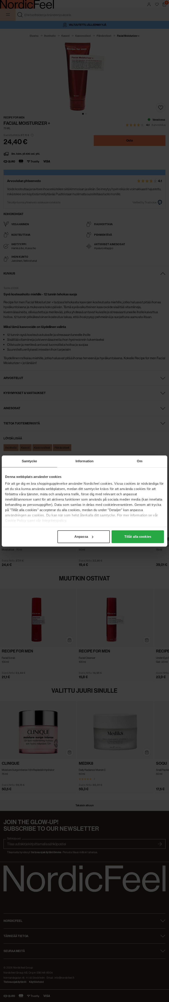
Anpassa (81, 536)
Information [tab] (84, 461)
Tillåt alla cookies (137, 536)
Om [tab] (139, 461)
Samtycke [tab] (29, 461)
